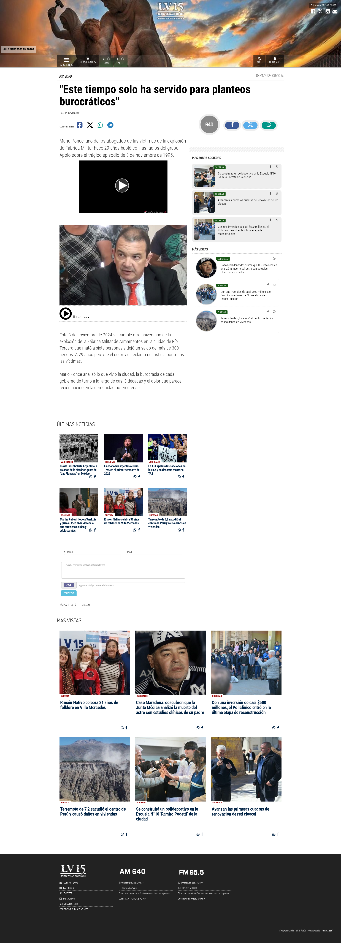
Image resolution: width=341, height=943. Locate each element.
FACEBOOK (68, 888)
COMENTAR (69, 593)
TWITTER (68, 893)
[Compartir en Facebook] (80, 126)
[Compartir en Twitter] (90, 126)
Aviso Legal (327, 930)
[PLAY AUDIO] (65, 313)
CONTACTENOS (70, 882)
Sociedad (65, 76)
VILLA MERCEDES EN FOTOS (18, 49)
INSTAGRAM (69, 898)
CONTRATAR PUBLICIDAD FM (191, 898)
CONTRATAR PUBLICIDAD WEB (73, 909)
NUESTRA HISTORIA (68, 904)
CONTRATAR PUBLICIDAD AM (132, 898)
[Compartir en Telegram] (110, 126)
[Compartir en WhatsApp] (101, 126)
